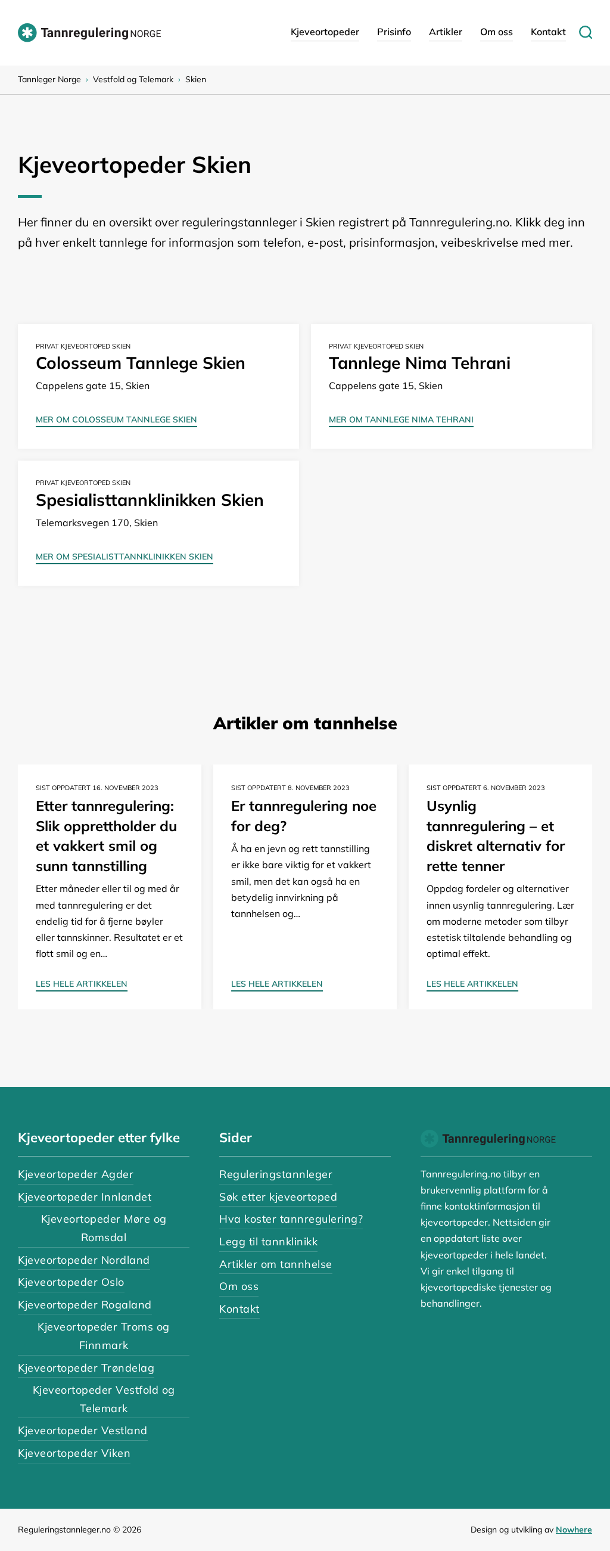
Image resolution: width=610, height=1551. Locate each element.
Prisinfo (394, 32)
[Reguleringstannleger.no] (89, 32)
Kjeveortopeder (325, 32)
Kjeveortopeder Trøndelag (86, 1368)
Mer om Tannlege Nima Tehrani (401, 420)
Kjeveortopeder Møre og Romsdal (104, 1228)
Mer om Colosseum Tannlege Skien (116, 420)
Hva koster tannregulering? (291, 1219)
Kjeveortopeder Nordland (84, 1260)
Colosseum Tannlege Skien (140, 362)
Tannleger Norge (49, 79)
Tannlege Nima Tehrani (420, 362)
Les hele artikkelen (81, 984)
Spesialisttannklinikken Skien (150, 499)
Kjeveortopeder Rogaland (85, 1304)
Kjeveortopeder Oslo (71, 1282)
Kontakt (548, 32)
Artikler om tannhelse (275, 1264)
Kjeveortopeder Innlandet (84, 1197)
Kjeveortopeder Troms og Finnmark (104, 1336)
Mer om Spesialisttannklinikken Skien (124, 557)
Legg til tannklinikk (268, 1241)
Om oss (496, 32)
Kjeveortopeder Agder (75, 1174)
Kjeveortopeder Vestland (83, 1430)
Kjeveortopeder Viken (74, 1453)
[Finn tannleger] (579, 32)
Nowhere (574, 1529)
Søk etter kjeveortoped (278, 1197)
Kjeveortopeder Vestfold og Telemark (104, 1399)
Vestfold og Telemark (133, 79)
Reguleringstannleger (275, 1174)
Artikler (445, 32)
